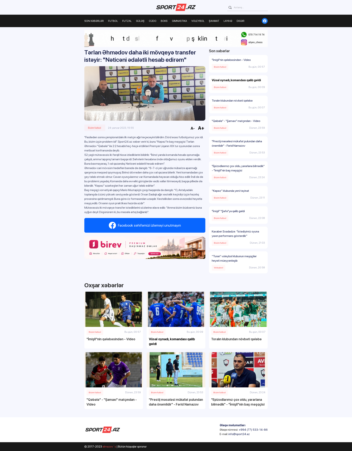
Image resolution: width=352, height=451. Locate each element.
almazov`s (109, 446)
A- (193, 128)
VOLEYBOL (197, 20)
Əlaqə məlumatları (232, 425)
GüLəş (140, 20)
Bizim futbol (94, 127)
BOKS (164, 20)
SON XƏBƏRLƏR (94, 20)
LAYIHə (228, 20)
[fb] (265, 21)
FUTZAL (127, 20)
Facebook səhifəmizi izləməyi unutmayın (149, 225)
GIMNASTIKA (179, 20)
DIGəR (240, 20)
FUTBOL (113, 20)
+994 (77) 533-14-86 (253, 429)
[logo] (176, 7)
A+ (201, 128)
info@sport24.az (239, 434)
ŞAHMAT (214, 20)
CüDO (152, 20)
